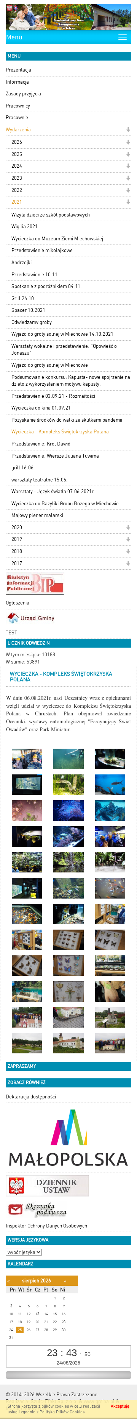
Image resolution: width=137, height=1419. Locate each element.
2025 (16, 154)
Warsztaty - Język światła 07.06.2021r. (53, 491)
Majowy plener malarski (37, 515)
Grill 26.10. (23, 298)
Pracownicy (18, 106)
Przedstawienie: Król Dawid (40, 444)
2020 (16, 527)
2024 (16, 166)
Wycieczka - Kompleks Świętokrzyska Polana (60, 432)
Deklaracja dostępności (31, 1097)
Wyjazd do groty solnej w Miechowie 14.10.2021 (62, 334)
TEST (11, 633)
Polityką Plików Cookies (62, 1412)
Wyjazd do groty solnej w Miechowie (49, 365)
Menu (14, 37)
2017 (16, 563)
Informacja (17, 82)
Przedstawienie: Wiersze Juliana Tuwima (55, 456)
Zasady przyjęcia (23, 94)
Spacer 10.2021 (28, 310)
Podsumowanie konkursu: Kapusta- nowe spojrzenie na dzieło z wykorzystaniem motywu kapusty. (70, 380)
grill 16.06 (22, 467)
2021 (16, 202)
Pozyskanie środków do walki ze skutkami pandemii (66, 420)
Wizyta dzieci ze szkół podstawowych (50, 215)
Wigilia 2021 (24, 226)
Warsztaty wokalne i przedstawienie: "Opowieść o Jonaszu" (64, 349)
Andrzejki (21, 262)
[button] (128, 130)
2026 (16, 142)
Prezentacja (18, 70)
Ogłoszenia (17, 603)
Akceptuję (120, 1406)
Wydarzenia (18, 129)
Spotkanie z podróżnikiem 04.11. (46, 286)
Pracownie (17, 117)
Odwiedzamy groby (31, 322)
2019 (16, 539)
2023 (16, 178)
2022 (16, 190)
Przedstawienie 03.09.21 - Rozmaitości (53, 396)
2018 (16, 551)
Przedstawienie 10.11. (35, 274)
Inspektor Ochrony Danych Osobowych (46, 1226)
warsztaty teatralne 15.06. (39, 480)
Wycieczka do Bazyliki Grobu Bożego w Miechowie (65, 503)
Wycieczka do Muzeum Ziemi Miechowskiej (57, 238)
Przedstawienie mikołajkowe (42, 250)
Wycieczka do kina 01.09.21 (41, 408)
